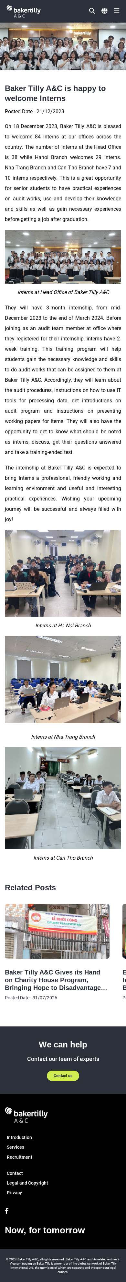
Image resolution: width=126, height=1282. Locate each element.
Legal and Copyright (27, 1183)
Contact (15, 1173)
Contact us (63, 1076)
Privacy (14, 1192)
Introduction (19, 1137)
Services (15, 1147)
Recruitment (19, 1157)
